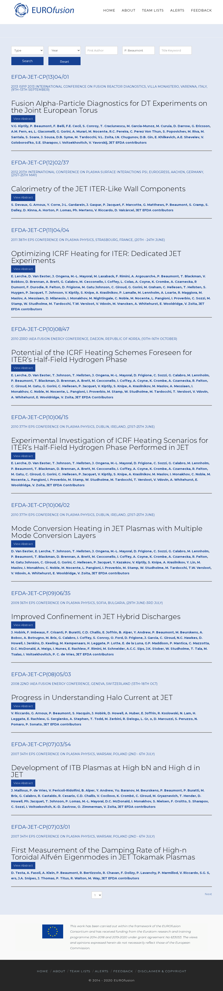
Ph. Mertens (83, 210)
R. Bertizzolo (90, 873)
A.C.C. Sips (135, 649)
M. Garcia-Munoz (140, 126)
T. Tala (196, 649)
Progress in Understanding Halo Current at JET (92, 697)
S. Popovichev (174, 131)
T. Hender (187, 796)
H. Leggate (96, 643)
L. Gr (144, 719)
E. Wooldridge (171, 304)
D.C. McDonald (23, 649)
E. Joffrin (109, 632)
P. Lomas (63, 210)
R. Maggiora (187, 293)
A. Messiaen (34, 298)
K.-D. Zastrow (64, 807)
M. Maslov (160, 386)
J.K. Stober (155, 649)
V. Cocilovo (106, 796)
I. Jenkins (31, 643)
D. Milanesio (56, 298)
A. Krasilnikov (107, 293)
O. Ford (117, 638)
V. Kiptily (72, 293)
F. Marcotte (131, 205)
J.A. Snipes (27, 878)
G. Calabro (69, 282)
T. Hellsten (192, 287)
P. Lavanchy (146, 873)
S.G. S (204, 873)
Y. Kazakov (121, 562)
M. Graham (152, 287)
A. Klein (48, 873)
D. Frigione (71, 287)
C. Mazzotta (199, 643)
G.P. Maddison (156, 643)
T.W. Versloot (83, 304)
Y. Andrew (142, 632)
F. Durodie (35, 287)
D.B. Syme (64, 137)
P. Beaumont (41, 126)
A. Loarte (168, 293)
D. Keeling (49, 643)
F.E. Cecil (73, 126)
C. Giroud (119, 287)
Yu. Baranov (124, 790)
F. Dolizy (128, 873)
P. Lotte (113, 643)
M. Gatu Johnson (96, 287)
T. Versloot (182, 392)
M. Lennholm (148, 293)
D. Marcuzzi (163, 719)
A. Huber (132, 713)
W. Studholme (35, 304)
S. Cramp (196, 205)
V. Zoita (190, 304)
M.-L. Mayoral (81, 276)
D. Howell (115, 713)
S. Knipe (87, 293)
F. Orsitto (179, 801)
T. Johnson (54, 293)
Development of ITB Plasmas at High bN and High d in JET (105, 771)
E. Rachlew (77, 649)
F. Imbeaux (36, 632)
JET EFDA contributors (128, 143)
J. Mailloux (19, 790)
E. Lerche (19, 276)
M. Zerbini (113, 719)
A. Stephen (79, 719)
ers (13, 878)
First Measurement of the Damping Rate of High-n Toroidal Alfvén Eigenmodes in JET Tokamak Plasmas (103, 853)
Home (42, 971)
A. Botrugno (34, 638)
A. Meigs (44, 649)
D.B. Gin (146, 137)
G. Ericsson (201, 126)
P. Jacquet (111, 205)
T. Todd (96, 719)
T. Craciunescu (112, 126)
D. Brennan (34, 282)
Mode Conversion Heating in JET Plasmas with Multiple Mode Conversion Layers (107, 532)
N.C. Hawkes (187, 638)
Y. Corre (53, 205)
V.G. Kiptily (19, 126)
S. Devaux (19, 205)
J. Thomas (46, 878)
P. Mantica (178, 643)
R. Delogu (131, 719)
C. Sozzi (198, 298)
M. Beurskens (187, 632)
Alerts (101, 971)
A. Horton (46, 210)
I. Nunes (59, 649)
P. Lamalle (127, 293)
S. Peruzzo (184, 719)
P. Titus (62, 878)
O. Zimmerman (90, 807)
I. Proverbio (180, 298)
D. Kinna (30, 210)
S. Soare (32, 137)
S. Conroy (90, 126)
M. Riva (193, 131)
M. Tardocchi (85, 137)
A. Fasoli (34, 873)
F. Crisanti (55, 632)
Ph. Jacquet (34, 801)
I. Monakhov (77, 298)
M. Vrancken (123, 304)
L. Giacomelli (44, 131)
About (59, 971)
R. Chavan (111, 873)
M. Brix (51, 638)
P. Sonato (34, 724)
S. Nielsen (161, 801)
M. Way (94, 878)
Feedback (123, 971)
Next (208, 894)
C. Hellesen (172, 287)
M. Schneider (114, 649)
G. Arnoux (37, 205)
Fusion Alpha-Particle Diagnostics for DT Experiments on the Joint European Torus (109, 106)
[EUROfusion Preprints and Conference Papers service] (43, 10)
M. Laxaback (104, 276)
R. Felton (53, 287)
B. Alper (125, 632)
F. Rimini (123, 276)
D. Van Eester (39, 276)
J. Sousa (47, 137)
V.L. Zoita (105, 137)
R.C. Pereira (118, 131)
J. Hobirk (18, 632)
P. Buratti (72, 632)
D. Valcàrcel (124, 210)
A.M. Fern (19, 131)
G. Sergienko (57, 719)
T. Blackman (191, 276)
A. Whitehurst (146, 304)
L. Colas (127, 282)
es (30, 131)
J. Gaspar (93, 205)
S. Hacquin (81, 713)
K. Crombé (125, 796)
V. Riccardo (104, 210)
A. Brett (52, 282)
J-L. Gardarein (73, 205)
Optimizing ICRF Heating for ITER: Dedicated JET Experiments (96, 257)
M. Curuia (164, 126)
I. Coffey (112, 282)
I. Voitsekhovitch (73, 143)
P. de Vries (38, 790)
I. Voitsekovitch (39, 807)
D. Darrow (181, 126)
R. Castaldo (47, 796)
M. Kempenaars (72, 643)
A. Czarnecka (182, 282)
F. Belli (58, 126)
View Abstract (23, 118)
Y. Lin (191, 562)
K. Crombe (160, 282)
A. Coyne (142, 282)
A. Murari (79, 131)
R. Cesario (66, 796)
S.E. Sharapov (46, 143)
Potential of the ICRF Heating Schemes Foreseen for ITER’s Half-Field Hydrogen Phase (101, 356)
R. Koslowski (168, 713)
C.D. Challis (91, 632)
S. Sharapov (198, 801)
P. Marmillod (168, 873)
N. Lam (185, 713)
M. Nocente (98, 131)
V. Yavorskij (98, 143)
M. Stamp (115, 392)
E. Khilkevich (165, 137)
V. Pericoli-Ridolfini (64, 790)
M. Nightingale (101, 298)
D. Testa (18, 873)
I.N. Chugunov (126, 137)
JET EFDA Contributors (94, 397)
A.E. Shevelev (188, 137)
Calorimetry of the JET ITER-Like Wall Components (98, 188)
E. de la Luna (132, 643)
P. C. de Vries (63, 654)
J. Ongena (60, 276)
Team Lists (80, 971)
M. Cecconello (91, 282)
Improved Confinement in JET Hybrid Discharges (96, 616)
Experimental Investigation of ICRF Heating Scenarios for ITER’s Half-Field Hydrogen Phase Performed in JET (109, 444)
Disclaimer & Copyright (162, 971)
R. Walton (78, 878)
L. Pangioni (160, 298)
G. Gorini (64, 131)
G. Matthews (153, 205)
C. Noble (122, 298)
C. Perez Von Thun (145, 131)
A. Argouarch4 (143, 276)
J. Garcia (151, 638)
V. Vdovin (103, 304)
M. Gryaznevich (165, 796)
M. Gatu (34, 386)
